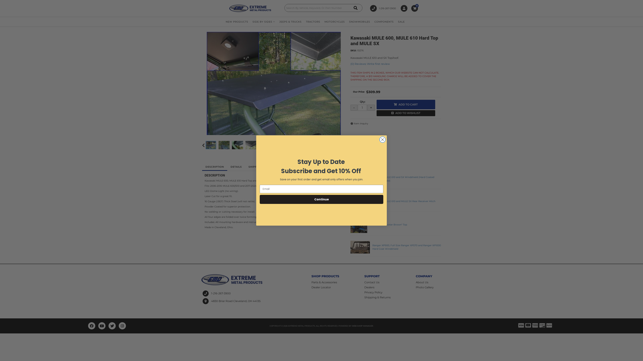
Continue (321, 199)
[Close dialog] (382, 140)
